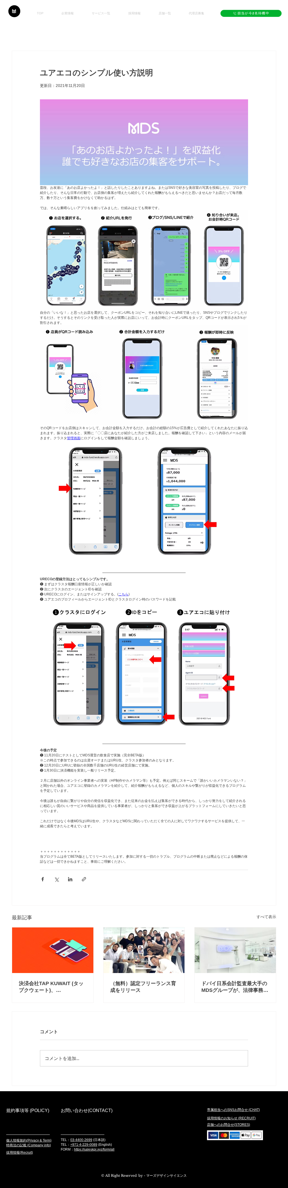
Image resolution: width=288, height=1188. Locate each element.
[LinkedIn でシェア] (70, 879)
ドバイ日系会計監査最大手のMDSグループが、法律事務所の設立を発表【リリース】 (234, 987)
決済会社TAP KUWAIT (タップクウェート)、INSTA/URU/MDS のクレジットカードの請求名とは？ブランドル (52, 987)
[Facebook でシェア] (42, 879)
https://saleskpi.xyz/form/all (94, 1149)
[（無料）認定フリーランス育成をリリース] (144, 950)
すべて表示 (266, 916)
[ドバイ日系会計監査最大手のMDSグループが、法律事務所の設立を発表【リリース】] (235, 950)
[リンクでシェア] (84, 879)
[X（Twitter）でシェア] (56, 879)
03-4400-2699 (81, 1140)
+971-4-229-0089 (83, 1145)
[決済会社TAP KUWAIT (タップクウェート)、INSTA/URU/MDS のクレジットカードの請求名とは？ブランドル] (52, 950)
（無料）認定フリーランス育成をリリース (143, 987)
